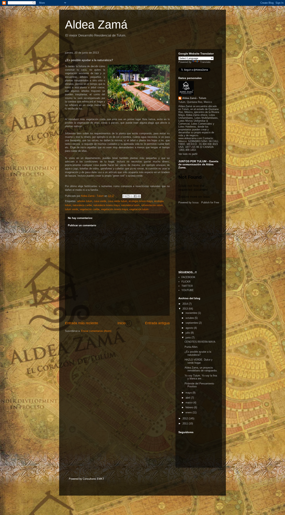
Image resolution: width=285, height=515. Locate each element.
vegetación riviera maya (114, 209)
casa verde (100, 201)
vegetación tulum (139, 209)
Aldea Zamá (96, 24)
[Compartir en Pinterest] (139, 196)
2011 (185, 423)
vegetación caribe (89, 209)
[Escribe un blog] (128, 196)
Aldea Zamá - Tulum (194, 98)
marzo (189, 402)
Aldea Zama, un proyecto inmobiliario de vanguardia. (201, 369)
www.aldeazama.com (190, 138)
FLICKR (185, 281)
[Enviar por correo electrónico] (124, 196)
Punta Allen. (191, 346)
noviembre (192, 312)
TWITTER (187, 285)
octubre (190, 317)
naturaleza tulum (130, 205)
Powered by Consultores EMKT (86, 478)
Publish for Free (210, 202)
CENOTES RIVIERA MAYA (200, 341)
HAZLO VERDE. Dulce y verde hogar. (198, 361)
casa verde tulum (117, 201)
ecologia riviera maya (141, 201)
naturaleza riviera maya (106, 205)
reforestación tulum (152, 205)
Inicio (121, 323)
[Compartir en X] (132, 196)
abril (188, 397)
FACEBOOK (188, 277)
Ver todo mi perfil (187, 154)
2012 (185, 418)
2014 (185, 303)
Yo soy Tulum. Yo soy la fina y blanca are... (201, 377)
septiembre (192, 322)
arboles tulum (84, 201)
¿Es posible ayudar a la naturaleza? (198, 353)
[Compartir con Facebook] (135, 196)
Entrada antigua (157, 323)
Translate (205, 62)
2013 (185, 308)
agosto (190, 327)
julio (188, 332)
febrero (190, 407)
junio (189, 337)
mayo (189, 392)
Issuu (195, 202)
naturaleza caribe (82, 205)
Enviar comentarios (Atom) (96, 330)
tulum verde (71, 209)
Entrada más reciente (81, 323)
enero (189, 412)
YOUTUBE (187, 290)
